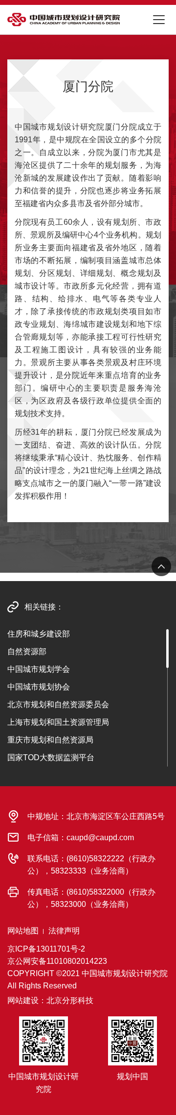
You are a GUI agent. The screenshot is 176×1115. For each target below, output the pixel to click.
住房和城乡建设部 (38, 634)
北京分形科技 (69, 1000)
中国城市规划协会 (38, 687)
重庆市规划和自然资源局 (50, 740)
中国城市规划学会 (38, 669)
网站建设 (23, 1000)
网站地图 (23, 931)
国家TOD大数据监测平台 (50, 757)
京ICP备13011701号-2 (46, 949)
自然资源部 (26, 651)
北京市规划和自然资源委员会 (58, 704)
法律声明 (64, 931)
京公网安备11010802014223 (57, 961)
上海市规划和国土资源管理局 (58, 722)
